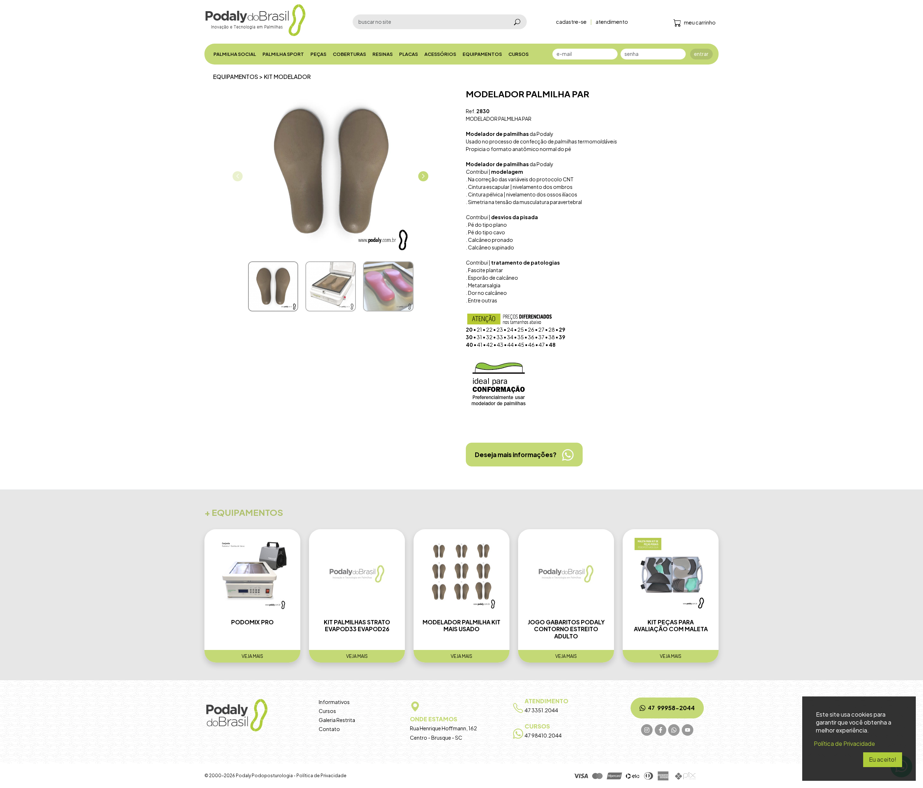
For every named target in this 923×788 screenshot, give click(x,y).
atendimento (612, 21)
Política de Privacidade (321, 775)
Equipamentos (482, 54)
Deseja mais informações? (515, 455)
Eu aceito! (882, 759)
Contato (329, 729)
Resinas (382, 54)
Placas (408, 54)
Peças (318, 54)
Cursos (518, 54)
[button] (423, 176)
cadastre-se (571, 21)
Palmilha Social (234, 54)
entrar (701, 53)
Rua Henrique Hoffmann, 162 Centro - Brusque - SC (443, 727)
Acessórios (440, 54)
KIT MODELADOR (287, 76)
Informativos (334, 702)
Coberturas (349, 54)
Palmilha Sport (283, 54)
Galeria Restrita (337, 720)
